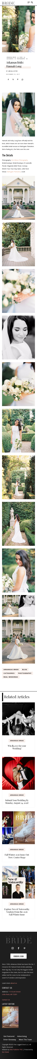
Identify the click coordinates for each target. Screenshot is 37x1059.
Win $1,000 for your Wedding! (17, 747)
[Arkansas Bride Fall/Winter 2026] (10, 1017)
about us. (14, 983)
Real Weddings (11, 677)
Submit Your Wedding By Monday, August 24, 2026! (16, 801)
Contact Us (6, 1000)
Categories (10, 58)
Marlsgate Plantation (14, 172)
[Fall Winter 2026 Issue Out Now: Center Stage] (18, 827)
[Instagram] (12, 948)
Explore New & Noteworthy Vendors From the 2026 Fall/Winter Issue (16, 912)
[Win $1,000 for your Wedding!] (18, 718)
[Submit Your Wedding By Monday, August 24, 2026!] (18, 773)
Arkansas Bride (11, 57)
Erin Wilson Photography (19, 160)
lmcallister (13, 71)
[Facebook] (8, 79)
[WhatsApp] (22, 79)
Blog (21, 57)
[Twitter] (13, 79)
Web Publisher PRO (16, 1050)
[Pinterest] (18, 79)
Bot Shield (5, 1052)
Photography (21, 58)
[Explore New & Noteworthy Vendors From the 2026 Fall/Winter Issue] (18, 882)
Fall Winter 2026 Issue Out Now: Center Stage (17, 856)
